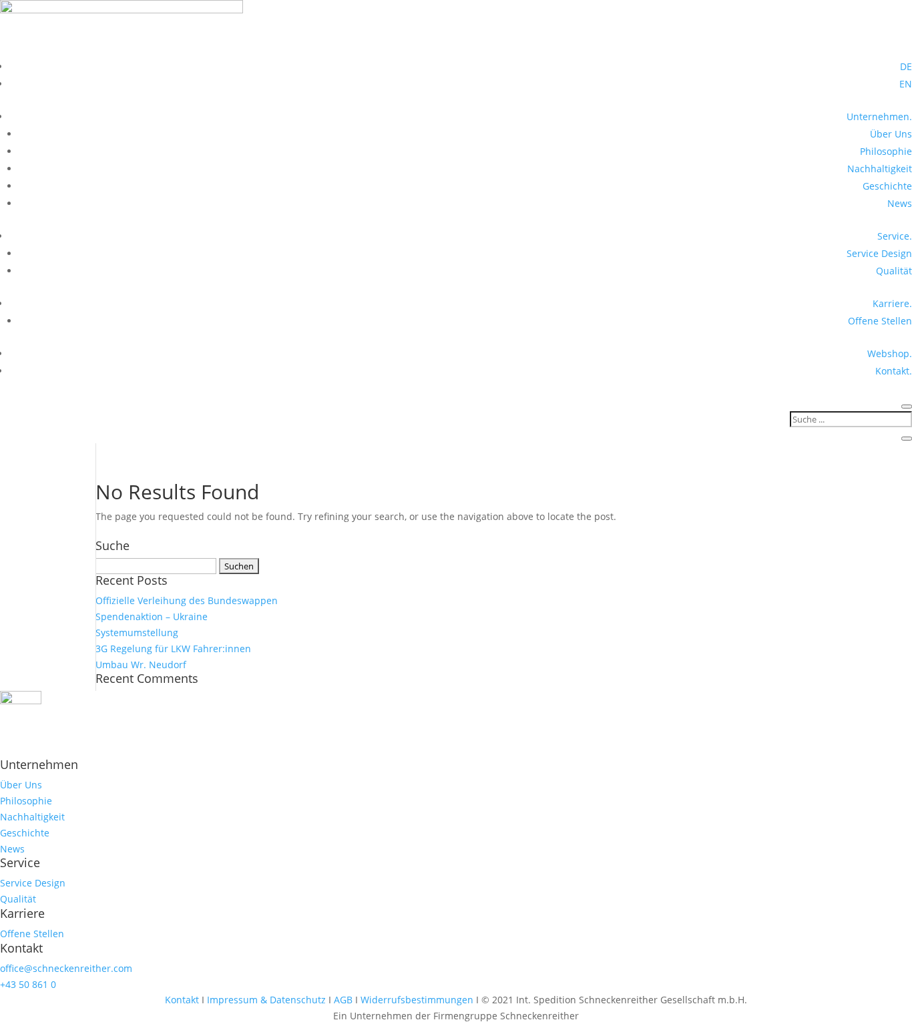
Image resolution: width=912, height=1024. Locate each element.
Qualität (894, 270)
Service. (894, 236)
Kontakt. (893, 370)
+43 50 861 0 (28, 984)
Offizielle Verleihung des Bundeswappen (186, 600)
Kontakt (183, 999)
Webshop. (889, 353)
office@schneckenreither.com (66, 968)
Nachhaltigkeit (879, 168)
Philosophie (886, 151)
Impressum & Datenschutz (266, 999)
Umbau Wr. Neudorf (140, 664)
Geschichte (887, 186)
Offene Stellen (880, 320)
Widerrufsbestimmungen (418, 999)
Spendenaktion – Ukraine (151, 616)
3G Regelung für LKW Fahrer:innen (173, 648)
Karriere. (892, 303)
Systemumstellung (136, 632)
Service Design (879, 253)
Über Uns (891, 133)
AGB (343, 999)
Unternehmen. (879, 116)
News (899, 203)
